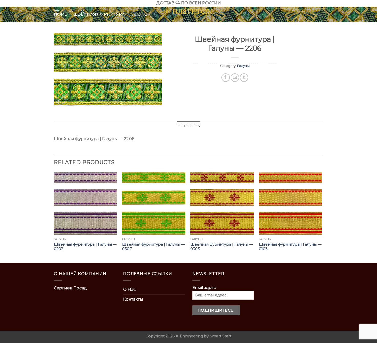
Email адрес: (204, 287)
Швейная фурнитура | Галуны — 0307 (153, 246)
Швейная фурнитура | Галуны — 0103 (290, 246)
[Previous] (54, 216)
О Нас (129, 289)
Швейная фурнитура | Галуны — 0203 (85, 246)
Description (188, 126)
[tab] (188, 126)
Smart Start (220, 336)
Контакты (133, 299)
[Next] (321, 216)
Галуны (243, 66)
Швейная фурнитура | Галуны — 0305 (221, 246)
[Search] (83, 12)
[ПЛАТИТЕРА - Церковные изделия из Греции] (188, 11)
